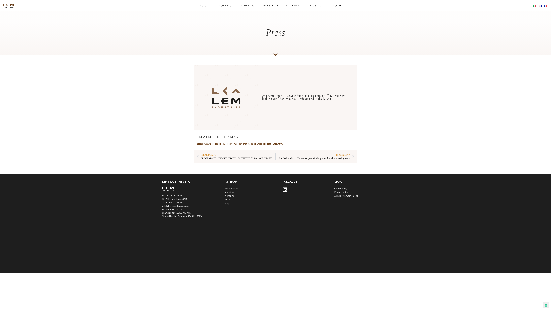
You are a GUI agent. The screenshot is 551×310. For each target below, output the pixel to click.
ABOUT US (203, 5)
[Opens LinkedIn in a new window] (285, 190)
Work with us (293, 5)
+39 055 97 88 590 (174, 202)
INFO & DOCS (316, 5)
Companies (225, 5)
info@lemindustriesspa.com (176, 205)
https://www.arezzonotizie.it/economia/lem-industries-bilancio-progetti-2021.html (240, 143)
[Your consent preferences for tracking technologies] (546, 305)
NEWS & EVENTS (271, 5)
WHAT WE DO (247, 5)
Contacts (338, 5)
